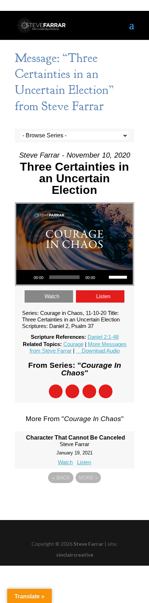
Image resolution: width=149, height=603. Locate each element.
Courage (73, 344)
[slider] (119, 276)
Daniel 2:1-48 (103, 337)
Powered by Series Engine (74, 497)
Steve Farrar (88, 544)
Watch (51, 296)
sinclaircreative (74, 555)
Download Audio (101, 351)
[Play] (25, 277)
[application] (74, 277)
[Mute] (103, 277)
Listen (103, 296)
